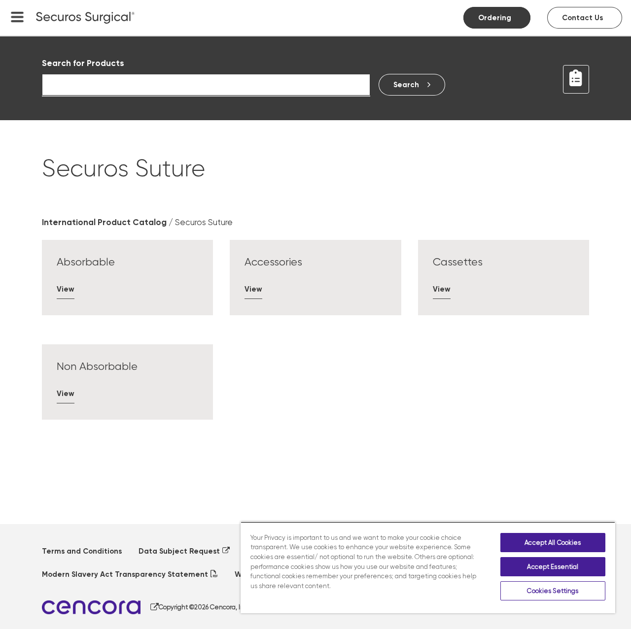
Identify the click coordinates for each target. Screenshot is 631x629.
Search (406, 84)
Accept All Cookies (553, 542)
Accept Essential (552, 566)
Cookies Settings (552, 591)
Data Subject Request (179, 551)
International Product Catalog (104, 222)
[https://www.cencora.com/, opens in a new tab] (100, 607)
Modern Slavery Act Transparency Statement (125, 574)
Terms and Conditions (82, 551)
